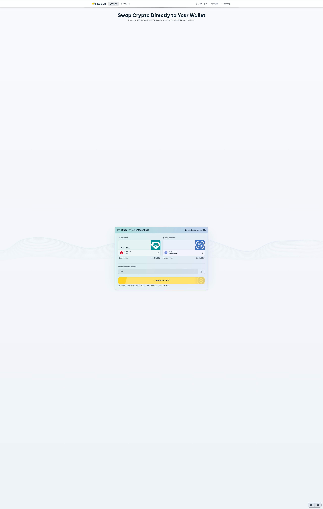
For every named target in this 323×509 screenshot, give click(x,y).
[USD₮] (155, 245)
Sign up (227, 4)
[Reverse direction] (130, 230)
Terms (149, 285)
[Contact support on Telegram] (318, 505)
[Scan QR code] (201, 271)
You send (124, 238)
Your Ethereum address (127, 267)
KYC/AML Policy (162, 285)
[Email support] (311, 505)
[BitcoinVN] (98, 3)
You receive (170, 238)
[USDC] (200, 245)
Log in (215, 4)
